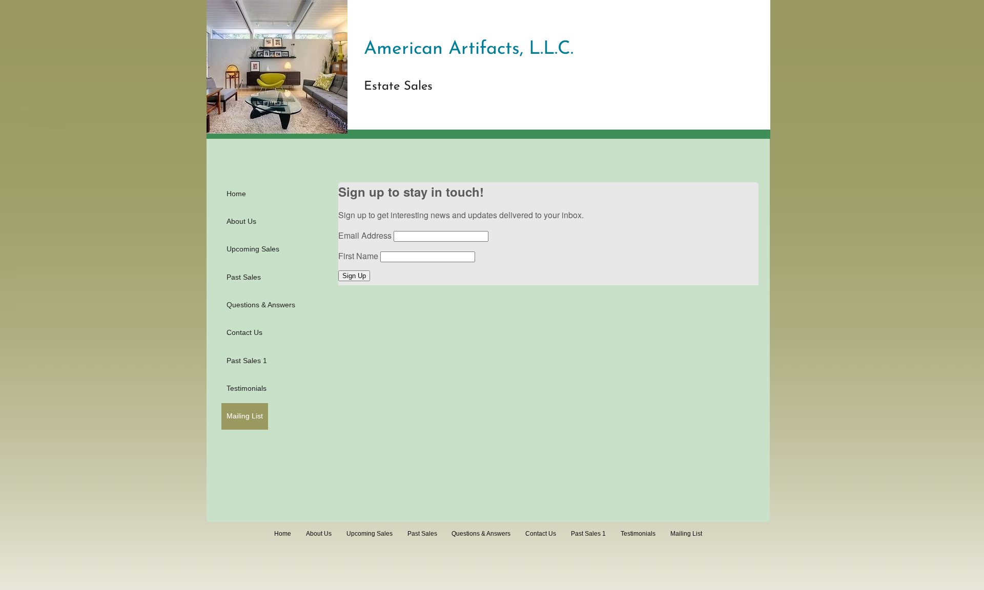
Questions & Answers (261, 305)
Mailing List (245, 416)
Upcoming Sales (253, 249)
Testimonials (246, 388)
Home (236, 193)
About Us (241, 221)
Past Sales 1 (247, 360)
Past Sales (244, 277)
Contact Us (244, 332)
